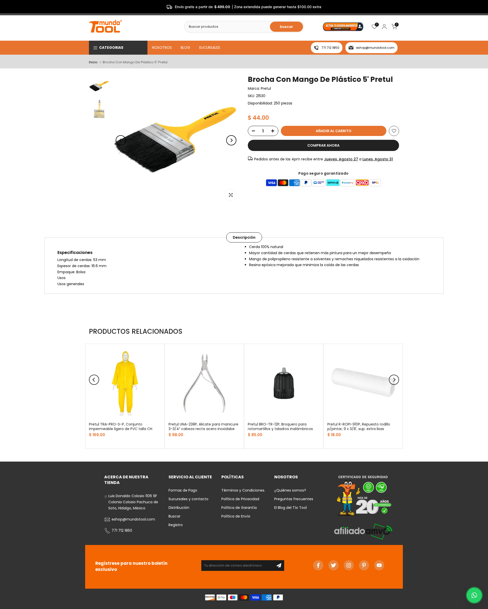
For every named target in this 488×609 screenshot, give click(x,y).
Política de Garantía (239, 507)
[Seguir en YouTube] (379, 565)
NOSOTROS (162, 47)
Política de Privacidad (240, 498)
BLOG (185, 47)
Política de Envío (235, 516)
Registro (176, 524)
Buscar (174, 516)
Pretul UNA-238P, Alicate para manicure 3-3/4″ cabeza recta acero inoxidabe (203, 426)
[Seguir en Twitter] (333, 565)
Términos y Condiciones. (243, 490)
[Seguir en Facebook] (318, 565)
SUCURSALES (209, 47)
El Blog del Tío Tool (290, 507)
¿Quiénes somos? (290, 490)
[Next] (231, 140)
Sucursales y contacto (188, 498)
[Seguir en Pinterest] (364, 565)
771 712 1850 (330, 47)
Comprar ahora (323, 145)
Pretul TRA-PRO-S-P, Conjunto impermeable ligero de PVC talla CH (120, 426)
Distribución (179, 507)
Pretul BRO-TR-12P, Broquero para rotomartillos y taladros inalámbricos (280, 426)
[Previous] (121, 140)
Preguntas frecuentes (293, 498)
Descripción (244, 237)
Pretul (266, 88)
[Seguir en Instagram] (349, 565)
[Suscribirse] (279, 565)
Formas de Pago (183, 490)
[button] (474, 595)
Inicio (93, 62)
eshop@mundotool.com (375, 47)
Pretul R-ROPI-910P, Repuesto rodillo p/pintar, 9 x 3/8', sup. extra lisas (358, 426)
